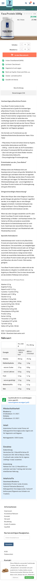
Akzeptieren (29, 577)
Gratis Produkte (10, 524)
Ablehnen (15, 577)
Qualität (7, 527)
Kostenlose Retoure (11, 513)
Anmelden (8, 544)
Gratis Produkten (19, 8)
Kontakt (7, 516)
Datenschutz (8, 554)
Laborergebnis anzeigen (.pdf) (18, 402)
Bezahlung (8, 521)
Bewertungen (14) (18, 93)
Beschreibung (18, 88)
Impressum (8, 511)
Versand (7, 519)
